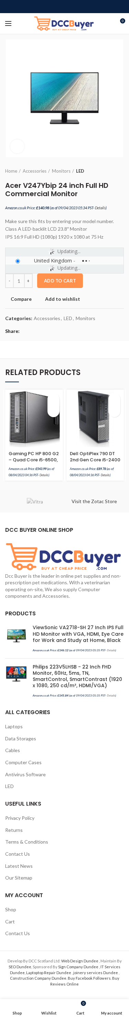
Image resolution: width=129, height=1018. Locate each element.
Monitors (61, 171)
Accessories (34, 171)
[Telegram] (80, 6)
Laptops (14, 726)
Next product (120, 170)
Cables (12, 750)
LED (80, 171)
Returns (14, 830)
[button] (53, 399)
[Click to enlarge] (17, 146)
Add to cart (60, 281)
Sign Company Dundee (78, 966)
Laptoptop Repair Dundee (49, 972)
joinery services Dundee (96, 972)
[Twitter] (57, 6)
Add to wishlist (62, 299)
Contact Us (17, 854)
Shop (10, 909)
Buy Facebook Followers (89, 978)
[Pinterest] (64, 6)
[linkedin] (72, 6)
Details (100, 207)
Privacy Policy (19, 818)
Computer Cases (23, 762)
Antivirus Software (25, 774)
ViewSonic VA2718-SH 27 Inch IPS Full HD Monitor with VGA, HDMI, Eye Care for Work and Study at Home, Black (78, 633)
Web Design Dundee (80, 961)
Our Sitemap (18, 878)
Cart (10, 921)
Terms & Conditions (26, 842)
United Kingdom (53, 260)
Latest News (19, 866)
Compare (21, 299)
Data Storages (20, 738)
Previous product (106, 170)
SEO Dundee (20, 966)
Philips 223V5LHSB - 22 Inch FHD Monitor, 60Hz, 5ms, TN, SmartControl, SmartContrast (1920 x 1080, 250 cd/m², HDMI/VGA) (77, 676)
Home (11, 171)
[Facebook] (49, 6)
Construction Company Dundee (38, 978)
